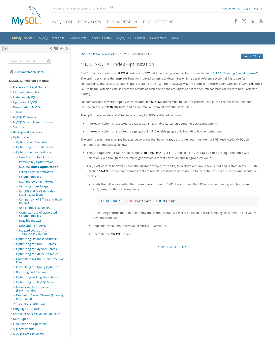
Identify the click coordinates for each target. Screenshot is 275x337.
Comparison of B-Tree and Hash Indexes (40, 201)
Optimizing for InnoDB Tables (36, 244)
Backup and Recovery (27, 132)
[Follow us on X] (242, 22)
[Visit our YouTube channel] (259, 22)
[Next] (67, 48)
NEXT (182, 247)
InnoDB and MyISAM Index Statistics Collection (37, 193)
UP (175, 247)
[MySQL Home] (26, 16)
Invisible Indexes (30, 220)
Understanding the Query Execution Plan (40, 260)
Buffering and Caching (31, 272)
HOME (169, 247)
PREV (162, 247)
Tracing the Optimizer (30, 303)
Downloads (89, 21)
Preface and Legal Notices (30, 87)
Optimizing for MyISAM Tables (36, 249)
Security (18, 127)
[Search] (48, 61)
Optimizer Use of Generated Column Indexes (38, 214)
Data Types (20, 319)
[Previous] (51, 48)
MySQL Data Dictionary (28, 334)
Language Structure (26, 309)
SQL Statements (23, 329)
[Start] (56, 48)
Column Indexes (30, 177)
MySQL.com (61, 21)
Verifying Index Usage (33, 186)
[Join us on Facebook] (234, 22)
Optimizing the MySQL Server (36, 282)
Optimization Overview (31, 142)
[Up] (61, 48)
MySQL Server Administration (33, 122)
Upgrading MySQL (25, 102)
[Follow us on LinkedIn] (251, 22)
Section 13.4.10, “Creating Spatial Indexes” (229, 73)
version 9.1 (250, 56)
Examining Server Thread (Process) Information (39, 297)
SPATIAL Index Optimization (38, 167)
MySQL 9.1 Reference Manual (97, 54)
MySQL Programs (24, 117)
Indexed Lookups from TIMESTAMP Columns (34, 232)
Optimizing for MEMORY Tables (37, 254)
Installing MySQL (24, 97)
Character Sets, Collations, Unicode (36, 314)
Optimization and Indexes (33, 152)
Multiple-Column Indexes (36, 181)
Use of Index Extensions (35, 208)
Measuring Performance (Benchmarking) (32, 288)
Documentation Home (30, 72)
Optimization (22, 137)
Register (258, 8)
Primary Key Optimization (36, 162)
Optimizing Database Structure (37, 239)
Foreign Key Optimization (36, 172)
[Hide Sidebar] (5, 48)
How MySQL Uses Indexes (36, 157)
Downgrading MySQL (27, 107)
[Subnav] (11, 92)
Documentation (122, 21)
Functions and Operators (30, 324)
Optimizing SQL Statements (34, 147)
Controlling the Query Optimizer (38, 267)
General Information (26, 92)
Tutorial (18, 112)
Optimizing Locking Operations (37, 277)
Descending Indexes (32, 225)
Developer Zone (158, 21)
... (118, 54)
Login (247, 8)
